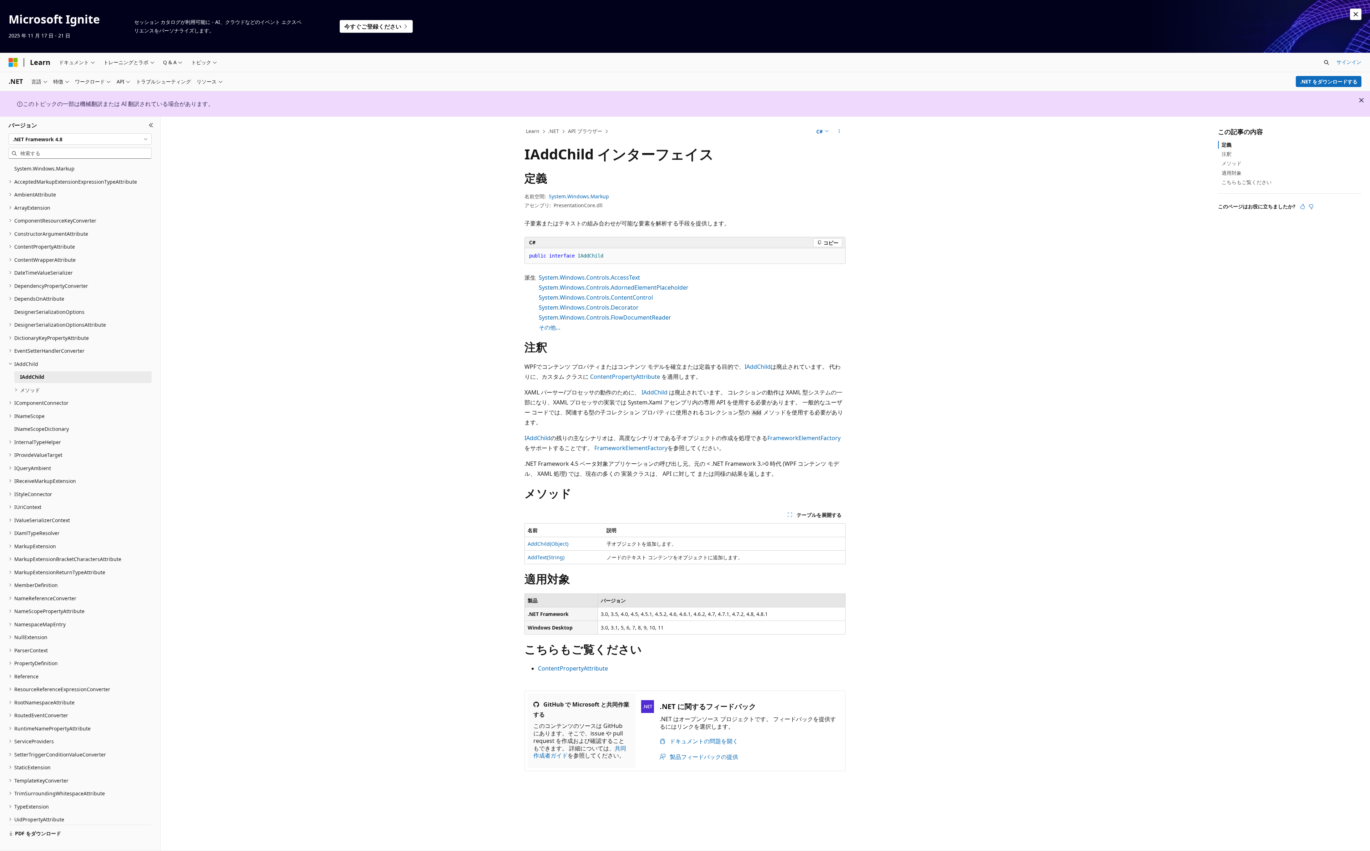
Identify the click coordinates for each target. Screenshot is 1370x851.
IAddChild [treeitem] (32, 376)
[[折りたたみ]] (151, 125)
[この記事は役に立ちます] (1302, 206)
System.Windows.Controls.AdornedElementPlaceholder (614, 287)
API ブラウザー (585, 131)
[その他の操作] (839, 131)
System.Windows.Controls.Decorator (589, 307)
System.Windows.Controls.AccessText (589, 277)
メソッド (1232, 163)
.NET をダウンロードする (1329, 81)
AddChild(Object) (548, 543)
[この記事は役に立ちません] (1311, 206)
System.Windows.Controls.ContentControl (596, 297)
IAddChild (758, 367)
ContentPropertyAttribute (625, 377)
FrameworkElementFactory (804, 438)
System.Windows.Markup (579, 196)
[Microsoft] (13, 62)
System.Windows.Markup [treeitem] (44, 168)
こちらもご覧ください (1247, 182)
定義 (1227, 144)
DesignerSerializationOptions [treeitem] (49, 312)
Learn (532, 131)
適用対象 (1232, 172)
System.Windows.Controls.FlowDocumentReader (605, 317)
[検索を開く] (1326, 62)
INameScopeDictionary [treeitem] (41, 429)
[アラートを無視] (1355, 14)
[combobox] (80, 139)
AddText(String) (546, 557)
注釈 (1227, 154)
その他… (549, 327)
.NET (553, 131)
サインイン (1348, 61)
